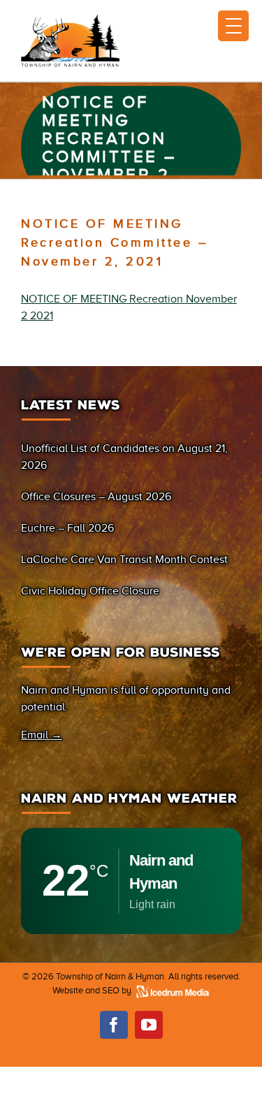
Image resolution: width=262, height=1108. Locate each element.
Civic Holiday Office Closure (90, 591)
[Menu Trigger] (233, 25)
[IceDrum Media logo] (171, 990)
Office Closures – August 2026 (96, 496)
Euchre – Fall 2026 (67, 528)
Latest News (70, 405)
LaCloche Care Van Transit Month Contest (124, 559)
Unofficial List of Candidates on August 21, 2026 (124, 457)
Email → (41, 735)
